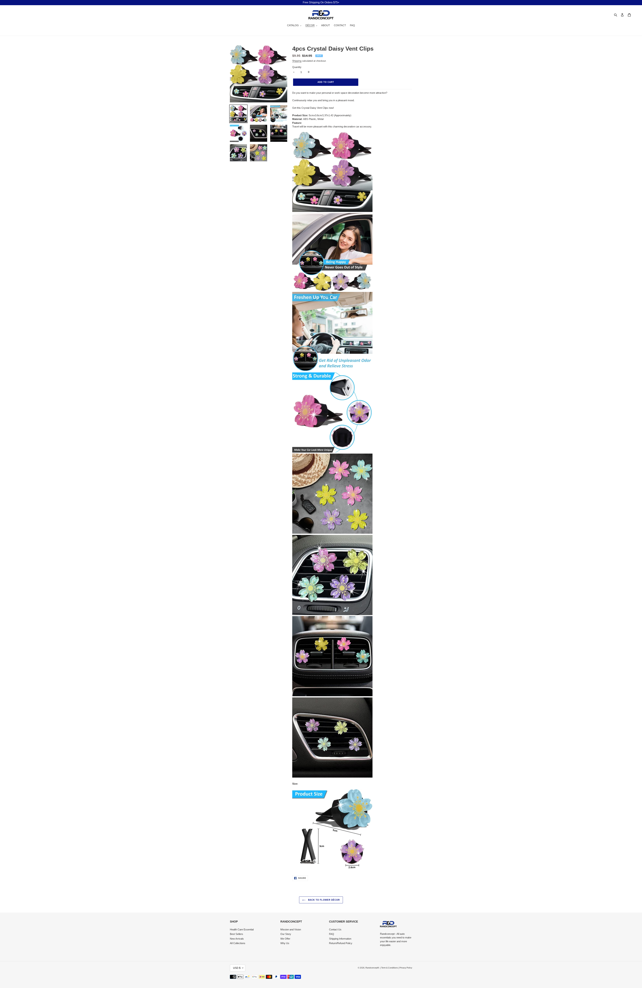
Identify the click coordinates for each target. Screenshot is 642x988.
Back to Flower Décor (323, 900)
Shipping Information (340, 938)
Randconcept (371, 968)
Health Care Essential (242, 929)
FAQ (331, 934)
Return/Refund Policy (340, 943)
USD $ (236, 967)
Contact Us (335, 929)
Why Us (284, 943)
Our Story (285, 934)
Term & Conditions (389, 968)
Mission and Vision (290, 929)
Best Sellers (236, 934)
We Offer (285, 938)
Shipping (296, 60)
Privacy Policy (405, 968)
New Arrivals (237, 938)
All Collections (237, 943)
